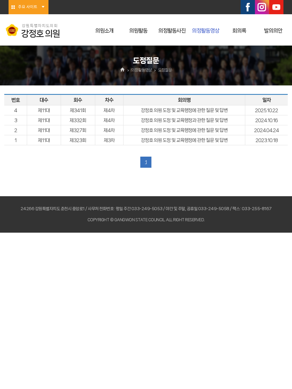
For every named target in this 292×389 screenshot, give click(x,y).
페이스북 (248, 7)
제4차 (109, 110)
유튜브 (276, 7)
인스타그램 (262, 7)
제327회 (78, 130)
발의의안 (273, 31)
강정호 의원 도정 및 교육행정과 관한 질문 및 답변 (184, 120)
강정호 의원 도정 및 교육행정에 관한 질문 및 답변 (184, 110)
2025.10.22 (266, 110)
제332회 (78, 120)
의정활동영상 (205, 31)
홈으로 (123, 70)
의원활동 (138, 31)
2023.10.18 (267, 140)
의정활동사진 (172, 31)
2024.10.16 (266, 120)
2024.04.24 (266, 130)
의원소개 (104, 31)
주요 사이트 (27, 7)
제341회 (78, 110)
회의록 (239, 31)
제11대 (44, 110)
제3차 (109, 140)
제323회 (78, 140)
